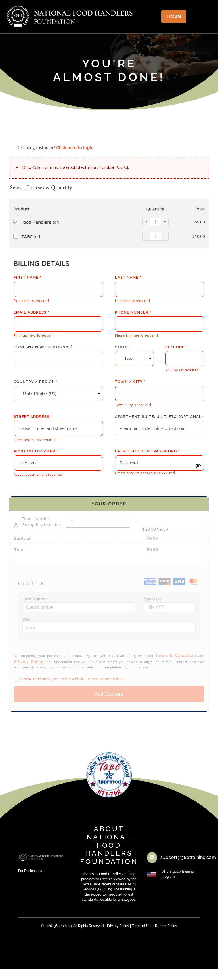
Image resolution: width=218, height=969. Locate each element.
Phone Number (133, 312)
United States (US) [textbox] (39, 393)
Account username (37, 451)
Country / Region (36, 382)
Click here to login (75, 147)
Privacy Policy (118, 926)
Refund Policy (166, 926)
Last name (128, 277)
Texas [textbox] (129, 358)
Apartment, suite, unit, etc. (159, 416)
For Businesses (30, 871)
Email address (31, 312)
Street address (33, 416)
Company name (43, 347)
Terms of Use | (143, 926)
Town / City (130, 382)
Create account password (147, 451)
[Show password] (198, 465)
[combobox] (134, 358)
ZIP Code (176, 347)
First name (27, 277)
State (122, 347)
